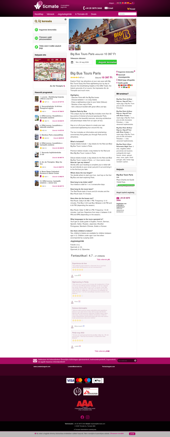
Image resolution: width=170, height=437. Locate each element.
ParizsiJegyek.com (108, 366)
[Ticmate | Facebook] (82, 417)
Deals (93, 13)
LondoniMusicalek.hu (75, 366)
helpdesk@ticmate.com (97, 424)
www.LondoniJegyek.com (42, 366)
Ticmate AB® (91, 426)
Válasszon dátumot (78, 58)
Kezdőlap (39, 13)
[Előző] (84, 31)
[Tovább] (121, 31)
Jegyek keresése (107, 62)
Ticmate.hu (83, 426)
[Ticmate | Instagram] (87, 417)
